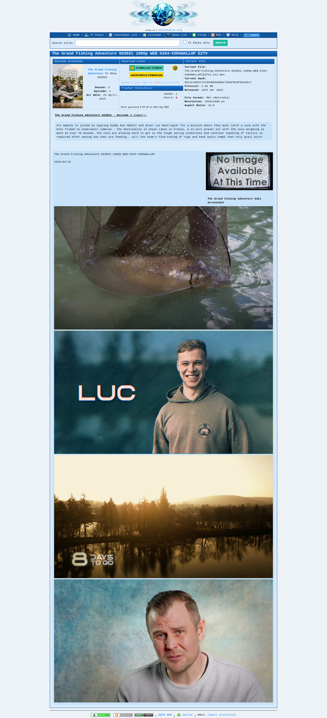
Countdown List (126, 35)
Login (254, 35)
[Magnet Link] (175, 70)
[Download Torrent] (146, 70)
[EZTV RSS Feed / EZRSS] (123, 716)
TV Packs (97, 35)
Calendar (155, 35)
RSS (218, 35)
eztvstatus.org (170, 30)
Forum (202, 35)
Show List (179, 35)
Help (235, 35)
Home (76, 35)
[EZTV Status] (143, 716)
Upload (187, 714)
